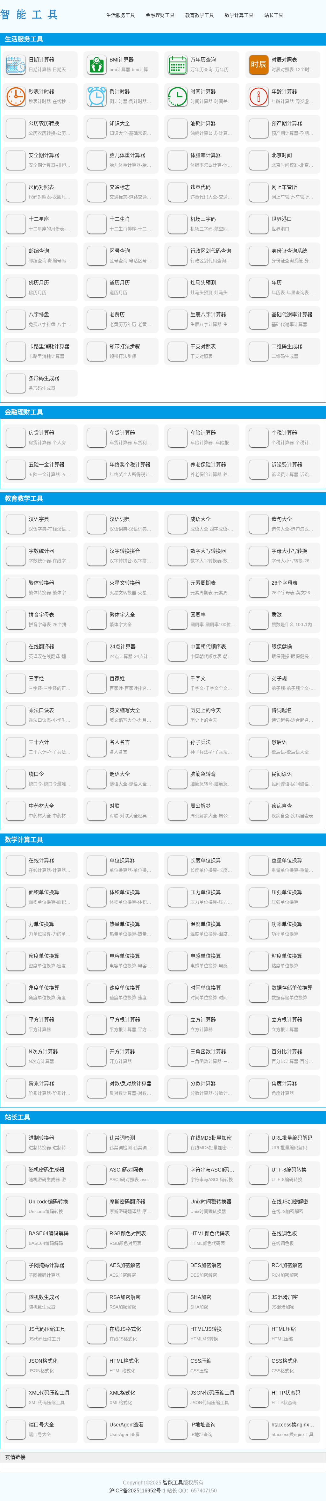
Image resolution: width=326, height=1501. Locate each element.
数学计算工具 (239, 15)
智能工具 (173, 1482)
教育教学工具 (199, 15)
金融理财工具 (160, 15)
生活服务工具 (120, 15)
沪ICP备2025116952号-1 (137, 1490)
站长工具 (273, 15)
